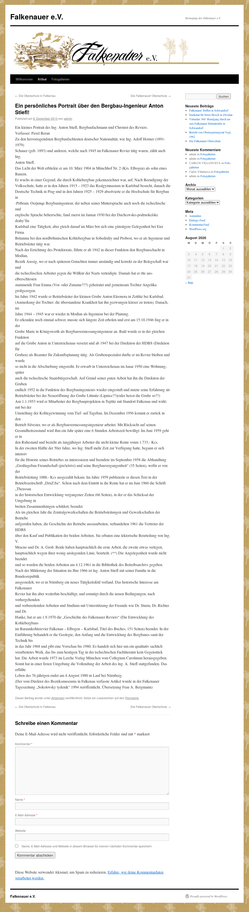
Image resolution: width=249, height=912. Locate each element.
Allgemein (58, 698)
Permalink (132, 698)
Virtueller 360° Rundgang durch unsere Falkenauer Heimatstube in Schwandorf (210, 123)
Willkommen (24, 79)
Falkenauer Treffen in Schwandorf (208, 110)
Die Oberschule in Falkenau (35, 96)
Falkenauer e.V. (36, 16)
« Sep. (189, 282)
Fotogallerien (61, 79)
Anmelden (195, 216)
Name (20, 799)
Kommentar (23, 744)
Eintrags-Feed (197, 220)
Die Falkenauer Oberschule (151, 96)
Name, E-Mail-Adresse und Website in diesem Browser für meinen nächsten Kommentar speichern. (87, 846)
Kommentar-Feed (199, 224)
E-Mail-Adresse (26, 815)
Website (20, 830)
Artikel (42, 79)
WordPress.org (197, 229)
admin (68, 118)
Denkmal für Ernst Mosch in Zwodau (210, 115)
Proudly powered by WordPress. (209, 896)
